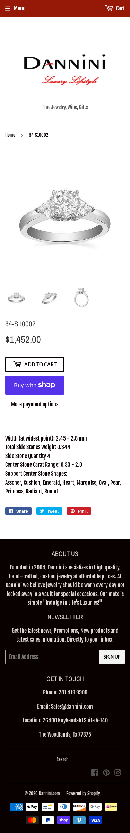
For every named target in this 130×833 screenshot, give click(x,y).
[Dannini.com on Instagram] (117, 773)
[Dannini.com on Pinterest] (106, 773)
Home (10, 135)
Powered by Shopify (83, 793)
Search (62, 759)
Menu (20, 8)
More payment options (34, 404)
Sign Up (112, 657)
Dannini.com (49, 793)
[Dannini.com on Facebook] (94, 773)
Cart (120, 8)
